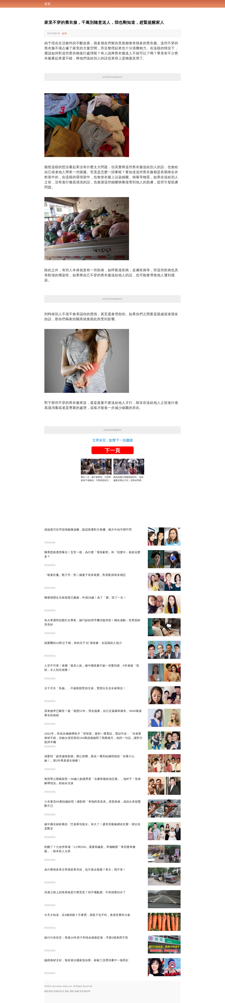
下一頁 (112, 450)
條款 (67, 991)
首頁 (47, 4)
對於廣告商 (85, 991)
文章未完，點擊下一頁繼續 (112, 440)
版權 (77, 991)
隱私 (72, 991)
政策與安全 (59, 991)
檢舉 (64, 33)
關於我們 (48, 991)
